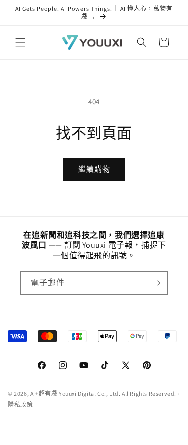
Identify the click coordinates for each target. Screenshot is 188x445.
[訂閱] (156, 283)
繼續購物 (94, 169)
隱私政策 (20, 404)
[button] (20, 43)
